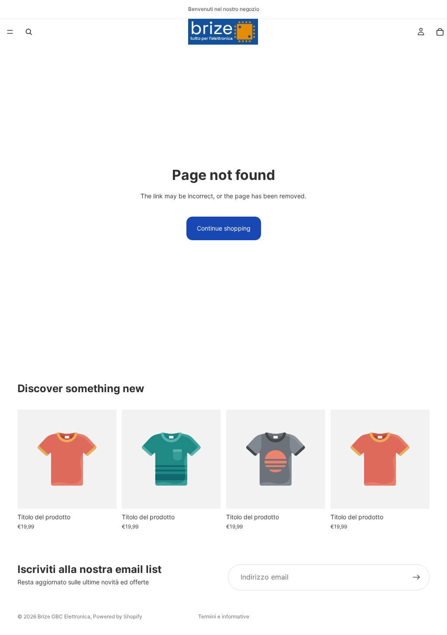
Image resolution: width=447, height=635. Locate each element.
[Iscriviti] (416, 577)
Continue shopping (224, 228)
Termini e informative (223, 616)
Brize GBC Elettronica (64, 616)
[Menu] (10, 32)
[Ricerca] (28, 31)
